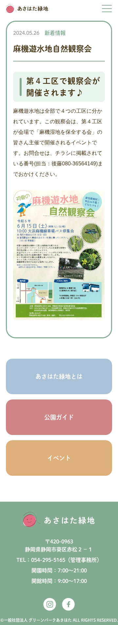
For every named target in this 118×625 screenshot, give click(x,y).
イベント (59, 458)
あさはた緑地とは (59, 376)
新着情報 (55, 33)
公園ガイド (59, 417)
